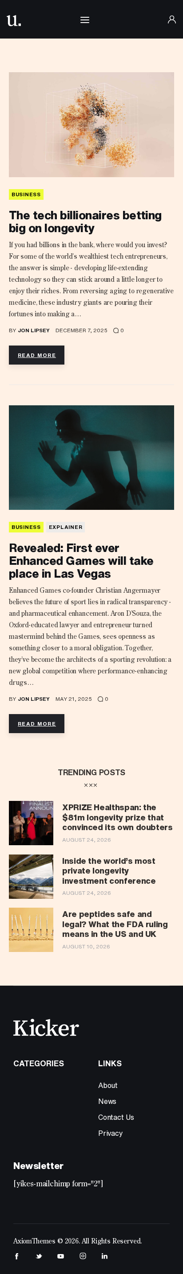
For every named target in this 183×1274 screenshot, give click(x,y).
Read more (37, 355)
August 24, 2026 (86, 840)
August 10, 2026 (86, 946)
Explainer (65, 527)
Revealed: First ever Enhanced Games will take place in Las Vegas (81, 560)
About (108, 1085)
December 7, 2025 (81, 330)
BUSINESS (26, 194)
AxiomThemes (34, 1242)
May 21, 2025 (74, 699)
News (107, 1101)
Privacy (110, 1133)
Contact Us (116, 1117)
